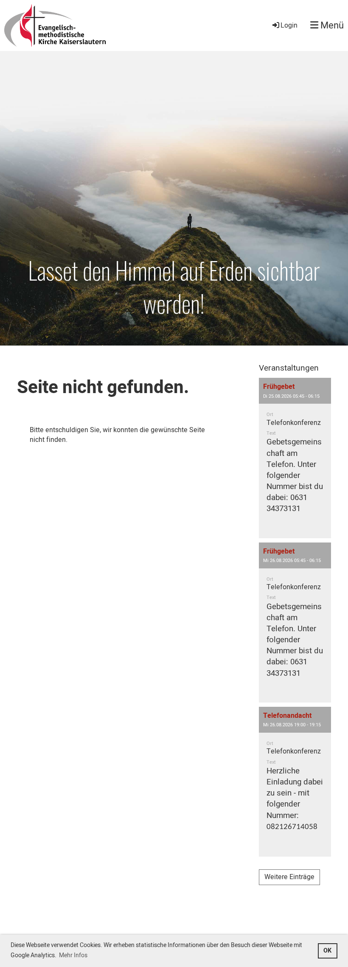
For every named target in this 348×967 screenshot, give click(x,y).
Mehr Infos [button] (73, 955)
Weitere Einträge (289, 877)
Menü (331, 25)
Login (289, 25)
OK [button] (327, 950)
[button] (295, 458)
